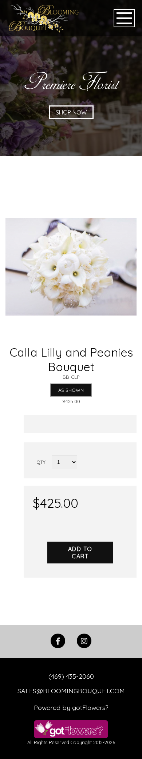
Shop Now (71, 112)
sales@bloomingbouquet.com (71, 691)
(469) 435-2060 (71, 676)
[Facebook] (58, 644)
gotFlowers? (90, 707)
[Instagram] (84, 644)
